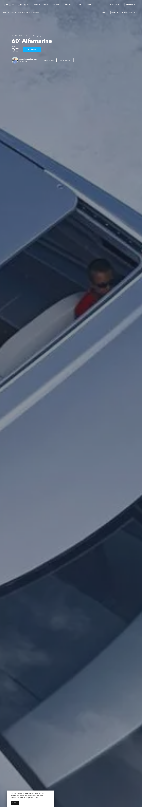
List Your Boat (115, 4)
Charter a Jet (56, 4)
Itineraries (78, 4)
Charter (37, 4)
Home (5, 13)
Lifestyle (88, 4)
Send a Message (49, 60)
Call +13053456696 (66, 60)
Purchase (68, 4)
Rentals (46, 4)
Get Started (130, 4)
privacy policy (33, 798)
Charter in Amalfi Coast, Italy (19, 13)
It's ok (14, 803)
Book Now (32, 49)
